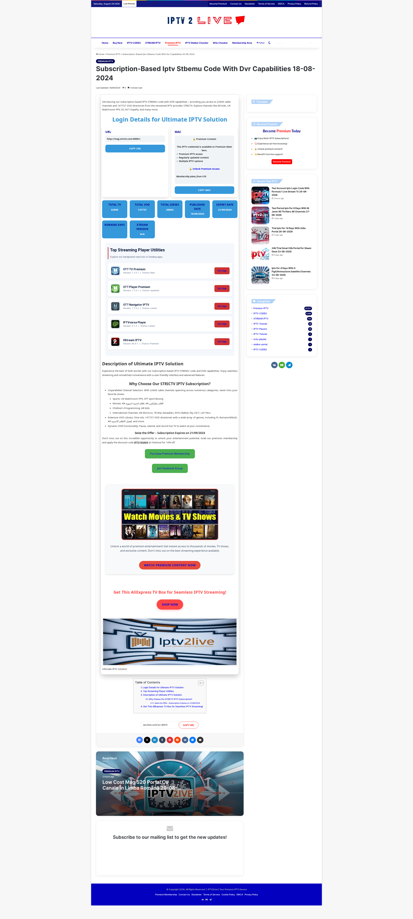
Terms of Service (266, 3)
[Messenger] (192, 740)
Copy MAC (204, 190)
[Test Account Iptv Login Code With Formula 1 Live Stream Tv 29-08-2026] (260, 195)
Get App (222, 270)
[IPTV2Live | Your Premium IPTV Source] (206, 21)
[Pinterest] (170, 740)
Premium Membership (166, 894)
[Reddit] (177, 740)
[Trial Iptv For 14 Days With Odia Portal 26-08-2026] (260, 235)
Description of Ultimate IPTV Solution (162, 695)
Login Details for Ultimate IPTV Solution (163, 687)
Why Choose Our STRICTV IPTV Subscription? (170, 699)
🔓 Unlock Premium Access (204, 168)
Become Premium (218, 3)
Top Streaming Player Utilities (158, 691)
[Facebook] (139, 740)
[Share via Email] (200, 740)
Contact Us (236, 3)
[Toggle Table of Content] (199, 683)
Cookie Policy (228, 894)
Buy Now (117, 42)
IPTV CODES (134, 42)
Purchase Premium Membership (170, 453)
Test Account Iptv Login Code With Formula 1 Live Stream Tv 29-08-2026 (291, 191)
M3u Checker (220, 42)
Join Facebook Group (170, 468)
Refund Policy (311, 3)
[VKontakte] (185, 740)
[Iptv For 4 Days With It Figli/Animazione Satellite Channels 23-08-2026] (260, 275)
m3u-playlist (259, 339)
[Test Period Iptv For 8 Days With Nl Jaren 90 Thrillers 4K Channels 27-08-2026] (260, 215)
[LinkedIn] (154, 740)
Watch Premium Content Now (170, 565)
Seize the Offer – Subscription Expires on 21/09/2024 (177, 703)
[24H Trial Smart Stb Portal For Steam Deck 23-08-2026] (260, 255)
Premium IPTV (173, 42)
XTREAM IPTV (153, 42)
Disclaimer (250, 3)
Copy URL (135, 148)
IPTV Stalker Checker (196, 42)
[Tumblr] (162, 740)
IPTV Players (260, 329)
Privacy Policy (294, 3)
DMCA (281, 3)
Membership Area (242, 42)
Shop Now (170, 604)
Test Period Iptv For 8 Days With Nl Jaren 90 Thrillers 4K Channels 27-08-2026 (291, 211)
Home (105, 42)
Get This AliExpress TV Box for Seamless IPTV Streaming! (173, 706)
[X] (147, 740)
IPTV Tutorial (260, 323)
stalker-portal (260, 344)
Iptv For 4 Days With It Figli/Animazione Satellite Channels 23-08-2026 (291, 271)
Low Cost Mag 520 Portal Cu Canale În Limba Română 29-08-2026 (139, 788)
